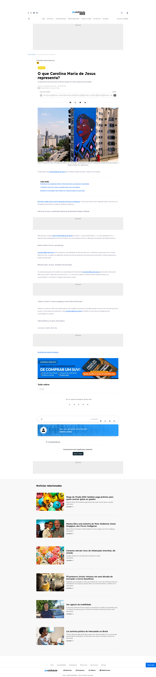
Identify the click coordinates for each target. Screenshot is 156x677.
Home (29, 54)
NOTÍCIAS (50, 18)
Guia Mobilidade (61, 665)
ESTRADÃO (105, 18)
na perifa (41, 389)
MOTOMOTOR (97, 18)
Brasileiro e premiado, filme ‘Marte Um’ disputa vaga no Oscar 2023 (62, 190)
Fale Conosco (94, 665)
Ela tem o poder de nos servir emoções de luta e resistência (59, 201)
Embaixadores (73, 665)
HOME (43, 18)
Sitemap (103, 665)
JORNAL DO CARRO (86, 18)
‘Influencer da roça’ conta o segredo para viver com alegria (60, 187)
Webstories (105, 670)
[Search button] (122, 13)
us (64, 172)
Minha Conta (83, 665)
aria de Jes (90, 272)
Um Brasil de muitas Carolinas (48, 352)
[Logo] (79, 13)
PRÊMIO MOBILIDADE (73, 18)
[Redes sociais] (28, 13)
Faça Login (151, 665)
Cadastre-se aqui (65, 431)
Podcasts (80, 670)
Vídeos (93, 670)
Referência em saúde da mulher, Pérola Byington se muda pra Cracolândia (64, 184)
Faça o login (78, 454)
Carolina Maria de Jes (56, 172)
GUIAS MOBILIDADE (61, 18)
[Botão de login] (127, 13)
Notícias (68, 670)
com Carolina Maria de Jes (62, 236)
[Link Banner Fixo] (78, 368)
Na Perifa (34, 54)
